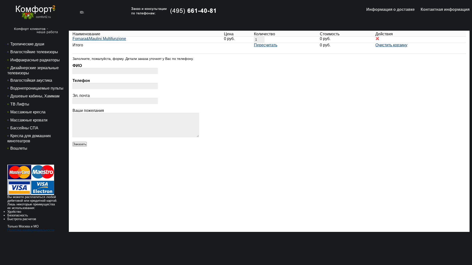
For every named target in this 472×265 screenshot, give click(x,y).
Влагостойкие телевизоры (34, 52)
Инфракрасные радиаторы (35, 60)
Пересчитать (265, 45)
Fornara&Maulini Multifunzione (99, 39)
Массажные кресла (27, 112)
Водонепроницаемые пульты (36, 88)
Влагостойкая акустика (31, 80)
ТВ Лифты (19, 104)
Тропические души (27, 44)
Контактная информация (445, 9)
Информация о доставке (390, 9)
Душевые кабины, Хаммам (34, 96)
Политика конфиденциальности (30, 230)
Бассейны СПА (24, 128)
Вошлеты (18, 148)
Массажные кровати (28, 120)
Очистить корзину (391, 45)
